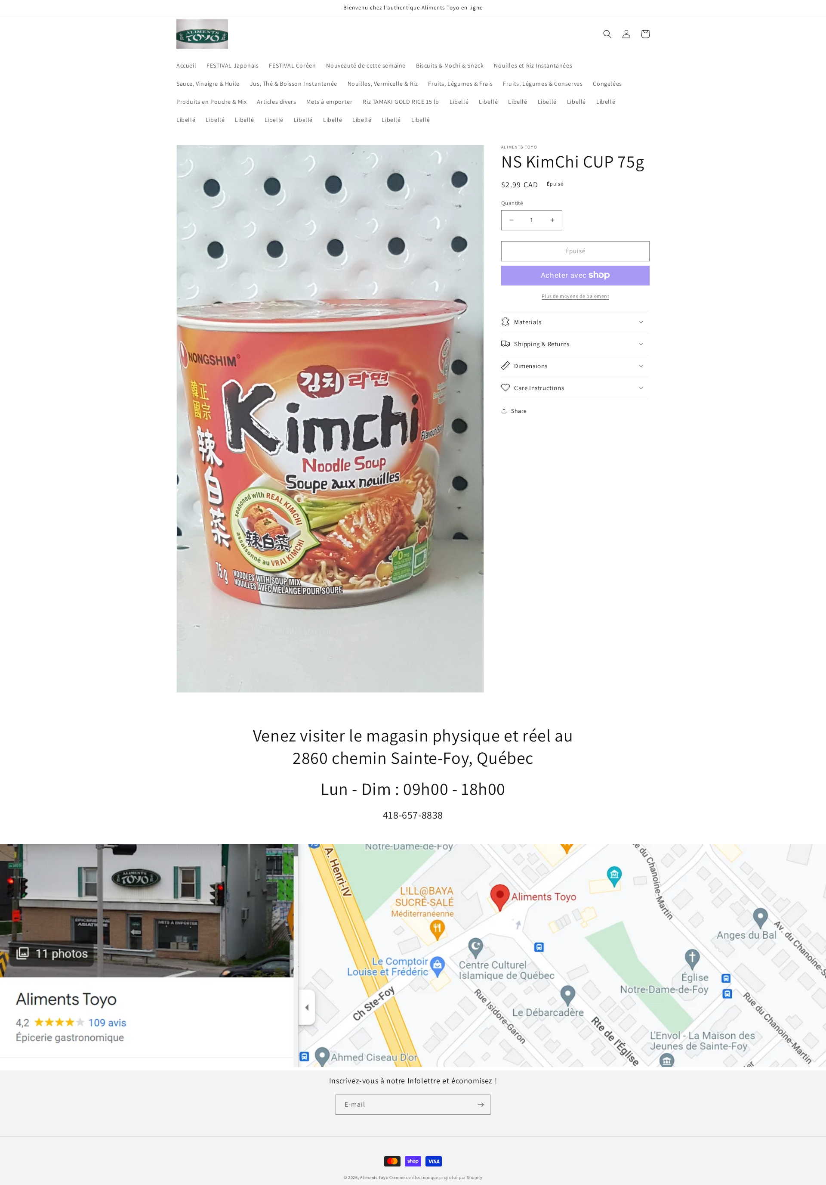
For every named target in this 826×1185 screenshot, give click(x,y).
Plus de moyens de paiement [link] (575, 295)
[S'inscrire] (480, 1105)
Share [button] (519, 410)
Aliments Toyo (374, 1177)
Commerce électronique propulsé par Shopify (435, 1177)
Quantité (512, 203)
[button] (607, 34)
